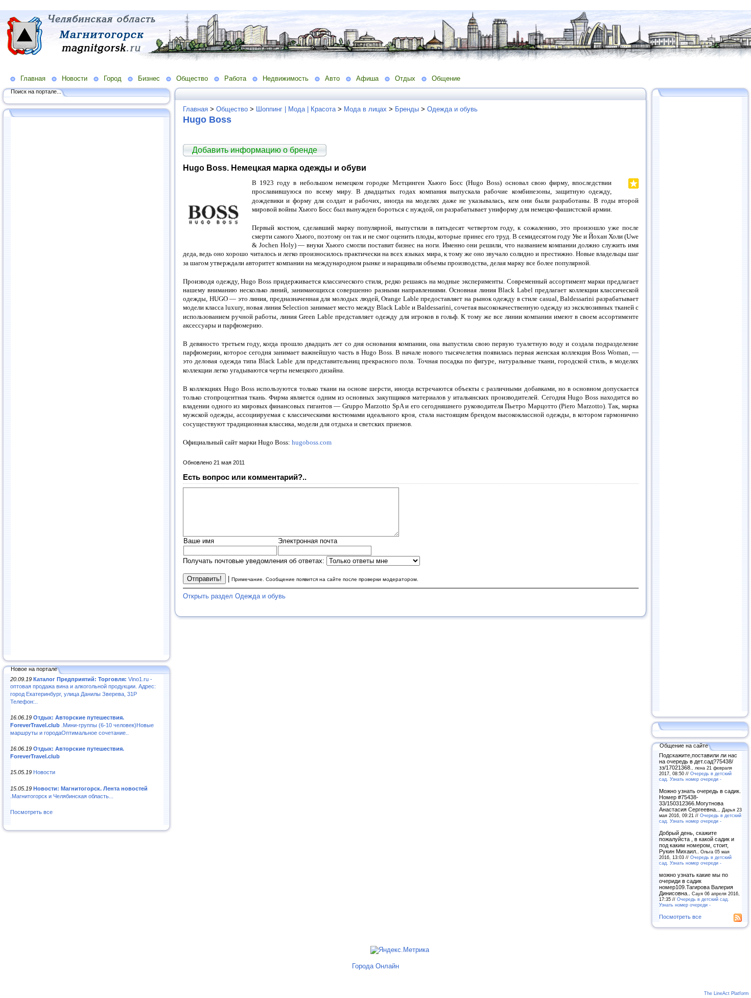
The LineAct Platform (726, 993)
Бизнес (149, 78)
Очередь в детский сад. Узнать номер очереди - (695, 776)
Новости (74, 78)
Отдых (405, 78)
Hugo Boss (207, 119)
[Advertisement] (86, 387)
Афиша (367, 78)
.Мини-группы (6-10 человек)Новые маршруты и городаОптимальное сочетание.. (82, 724)
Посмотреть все (31, 812)
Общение (446, 78)
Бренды (407, 109)
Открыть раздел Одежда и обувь (234, 596)
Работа (235, 78)
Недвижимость (286, 78)
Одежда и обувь (452, 109)
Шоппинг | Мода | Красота (296, 109)
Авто (332, 78)
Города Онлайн (375, 966)
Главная (32, 78)
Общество (192, 78)
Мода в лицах (365, 109)
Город (113, 78)
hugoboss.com (312, 442)
